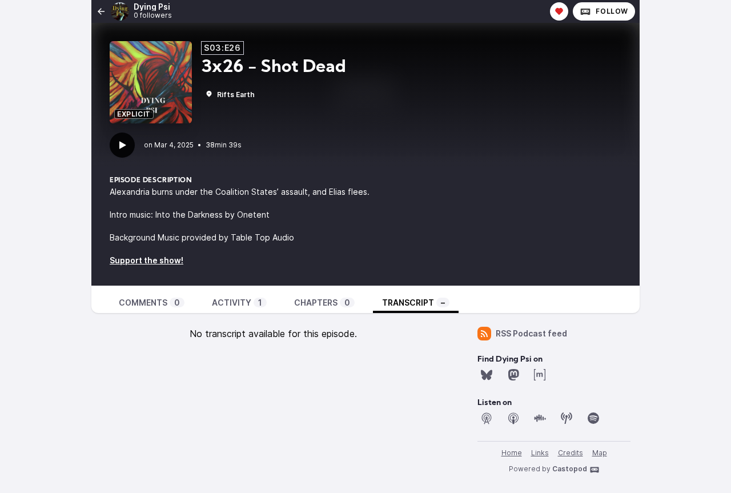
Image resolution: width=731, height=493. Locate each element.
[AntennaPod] (486, 418)
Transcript (413, 302)
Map (599, 452)
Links (540, 452)
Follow (612, 11)
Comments (149, 302)
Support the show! (146, 260)
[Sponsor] (559, 11)
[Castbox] (540, 418)
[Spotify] (593, 418)
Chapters (322, 302)
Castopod (569, 468)
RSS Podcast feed (531, 333)
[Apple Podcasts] (513, 418)
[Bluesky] (486, 375)
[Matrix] (540, 375)
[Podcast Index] (566, 418)
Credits (570, 452)
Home (511, 452)
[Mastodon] (513, 375)
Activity (237, 302)
